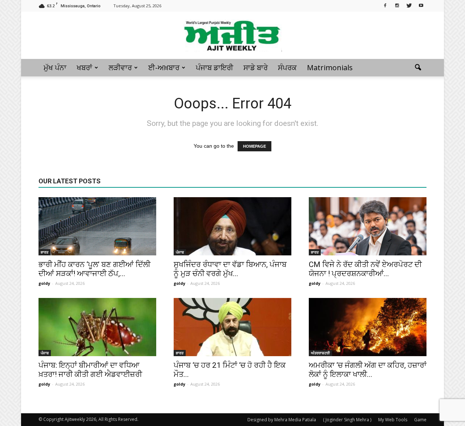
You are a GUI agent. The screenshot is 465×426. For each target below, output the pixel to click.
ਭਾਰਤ (44, 252)
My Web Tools (392, 420)
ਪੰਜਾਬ (180, 252)
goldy (44, 283)
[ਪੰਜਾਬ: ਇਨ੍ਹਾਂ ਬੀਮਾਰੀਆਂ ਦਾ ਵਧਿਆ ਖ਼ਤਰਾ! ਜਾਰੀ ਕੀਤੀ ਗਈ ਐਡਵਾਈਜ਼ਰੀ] (97, 327)
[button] (417, 67)
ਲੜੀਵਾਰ (120, 67)
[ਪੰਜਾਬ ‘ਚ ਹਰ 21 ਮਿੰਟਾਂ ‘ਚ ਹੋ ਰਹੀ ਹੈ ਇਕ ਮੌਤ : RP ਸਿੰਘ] (232, 327)
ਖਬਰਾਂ (84, 67)
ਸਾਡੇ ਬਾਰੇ (255, 67)
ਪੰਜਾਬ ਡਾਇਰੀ (214, 67)
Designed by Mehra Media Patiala (281, 420)
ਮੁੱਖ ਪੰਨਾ (55, 67)
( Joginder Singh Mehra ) (347, 420)
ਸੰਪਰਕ (287, 67)
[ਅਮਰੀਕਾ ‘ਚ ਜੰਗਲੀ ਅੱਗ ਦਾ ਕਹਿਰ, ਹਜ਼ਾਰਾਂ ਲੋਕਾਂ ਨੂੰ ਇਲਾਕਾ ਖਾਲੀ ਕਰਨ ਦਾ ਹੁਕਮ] (367, 327)
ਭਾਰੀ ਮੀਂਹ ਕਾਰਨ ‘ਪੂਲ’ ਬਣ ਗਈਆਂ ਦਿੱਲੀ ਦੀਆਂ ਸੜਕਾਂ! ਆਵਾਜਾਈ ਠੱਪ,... (94, 269)
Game (420, 420)
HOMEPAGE (254, 146)
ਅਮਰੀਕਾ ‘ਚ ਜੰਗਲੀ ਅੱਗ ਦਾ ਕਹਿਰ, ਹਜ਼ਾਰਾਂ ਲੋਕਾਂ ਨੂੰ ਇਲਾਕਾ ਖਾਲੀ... (367, 370)
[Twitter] (409, 5)
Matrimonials (330, 67)
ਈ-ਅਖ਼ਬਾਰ (163, 67)
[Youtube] (421, 5)
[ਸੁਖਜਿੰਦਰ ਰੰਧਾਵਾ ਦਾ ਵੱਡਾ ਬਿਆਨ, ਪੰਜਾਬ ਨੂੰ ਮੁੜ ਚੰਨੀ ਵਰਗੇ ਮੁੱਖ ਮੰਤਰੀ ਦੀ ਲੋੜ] (232, 226)
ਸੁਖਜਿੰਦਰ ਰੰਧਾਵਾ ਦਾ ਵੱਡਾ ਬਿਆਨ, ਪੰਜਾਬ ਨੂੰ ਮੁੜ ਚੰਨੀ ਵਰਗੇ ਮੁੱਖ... (230, 269)
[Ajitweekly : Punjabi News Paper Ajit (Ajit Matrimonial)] (232, 35)
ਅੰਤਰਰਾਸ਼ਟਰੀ (320, 352)
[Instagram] (397, 5)
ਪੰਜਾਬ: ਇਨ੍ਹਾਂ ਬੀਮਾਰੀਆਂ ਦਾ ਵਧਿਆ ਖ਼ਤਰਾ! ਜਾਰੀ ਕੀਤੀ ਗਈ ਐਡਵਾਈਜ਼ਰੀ (90, 370)
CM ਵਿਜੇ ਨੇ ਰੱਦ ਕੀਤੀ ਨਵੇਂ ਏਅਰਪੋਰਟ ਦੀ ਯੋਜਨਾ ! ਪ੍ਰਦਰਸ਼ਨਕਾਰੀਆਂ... (365, 269)
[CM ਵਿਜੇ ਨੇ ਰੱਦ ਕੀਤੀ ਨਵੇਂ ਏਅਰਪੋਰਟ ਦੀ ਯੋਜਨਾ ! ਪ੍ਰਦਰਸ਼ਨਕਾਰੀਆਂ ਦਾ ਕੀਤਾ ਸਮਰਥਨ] (367, 226)
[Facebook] (385, 5)
